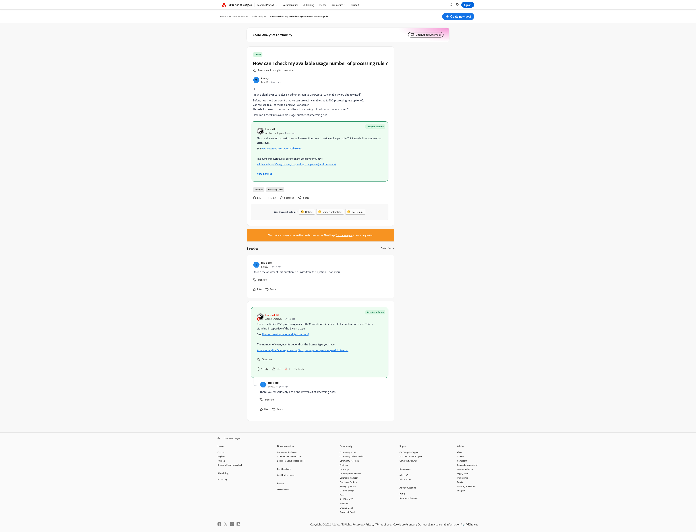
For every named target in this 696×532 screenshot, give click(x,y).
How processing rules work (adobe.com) (281, 148)
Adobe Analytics (259, 16)
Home (223, 16)
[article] (319, 276)
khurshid (270, 129)
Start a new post (344, 235)
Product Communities (238, 16)
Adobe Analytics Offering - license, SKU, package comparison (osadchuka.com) (296, 164)
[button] (458, 16)
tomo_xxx (266, 78)
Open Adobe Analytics (428, 34)
